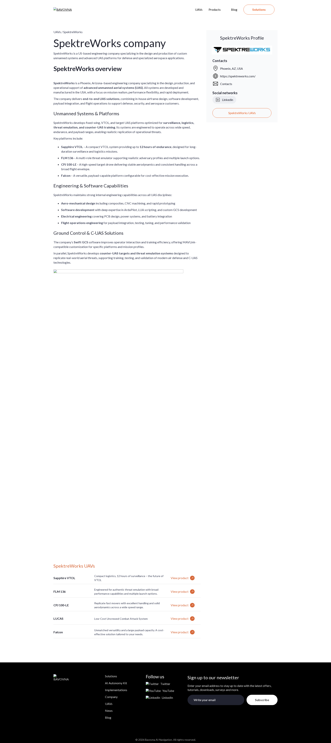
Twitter (165, 684)
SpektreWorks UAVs (242, 113)
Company (111, 697)
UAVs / (58, 32)
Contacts (226, 84)
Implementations (116, 690)
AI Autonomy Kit (116, 683)
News (109, 710)
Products (215, 9)
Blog (234, 9)
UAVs (198, 9)
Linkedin (227, 99)
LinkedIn (167, 697)
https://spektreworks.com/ (238, 76)
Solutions (259, 9)
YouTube (168, 690)
